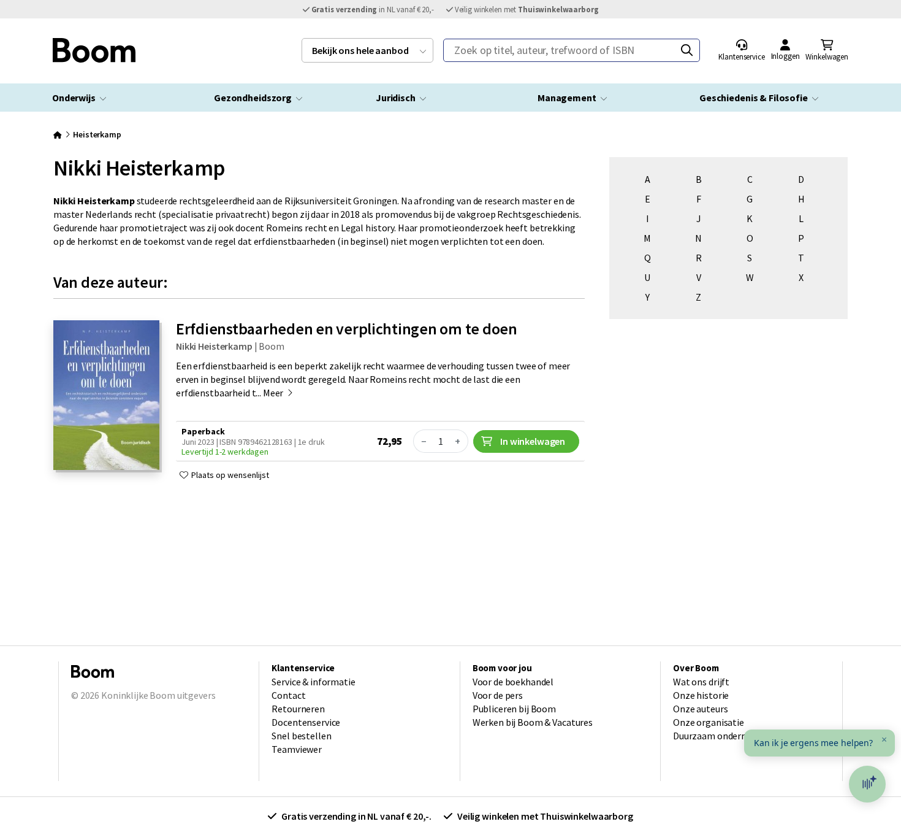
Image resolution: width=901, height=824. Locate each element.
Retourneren (298, 709)
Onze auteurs (700, 709)
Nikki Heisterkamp (214, 346)
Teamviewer (297, 749)
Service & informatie (313, 682)
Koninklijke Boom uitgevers (158, 695)
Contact (288, 695)
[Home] (57, 134)
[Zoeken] (686, 50)
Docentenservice (306, 722)
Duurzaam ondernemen (721, 736)
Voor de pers (498, 695)
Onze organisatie (708, 722)
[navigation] (367, 50)
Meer (274, 393)
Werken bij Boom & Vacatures (533, 722)
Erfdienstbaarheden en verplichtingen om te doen (346, 328)
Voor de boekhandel (513, 682)
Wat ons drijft (701, 682)
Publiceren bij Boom (514, 709)
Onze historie (701, 695)
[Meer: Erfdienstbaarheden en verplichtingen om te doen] (106, 466)
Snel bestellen (301, 736)
